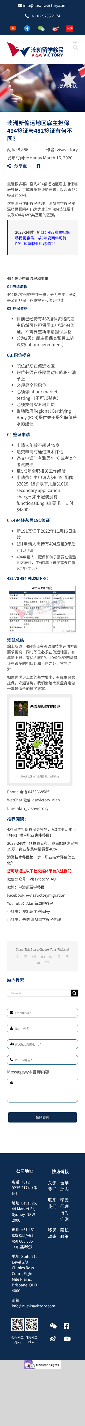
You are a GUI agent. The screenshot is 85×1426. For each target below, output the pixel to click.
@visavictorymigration (45, 895)
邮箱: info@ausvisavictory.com (33, 1303)
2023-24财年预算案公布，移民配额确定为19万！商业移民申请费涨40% (42, 846)
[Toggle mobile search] (75, 47)
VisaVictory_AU (43, 879)
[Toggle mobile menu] (75, 42)
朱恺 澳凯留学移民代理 (41, 919)
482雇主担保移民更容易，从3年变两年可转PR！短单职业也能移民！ (42, 237)
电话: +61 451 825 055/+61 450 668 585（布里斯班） (23, 1238)
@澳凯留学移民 (31, 887)
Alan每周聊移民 (39, 903)
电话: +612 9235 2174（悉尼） (24, 1187)
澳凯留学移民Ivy (36, 911)
